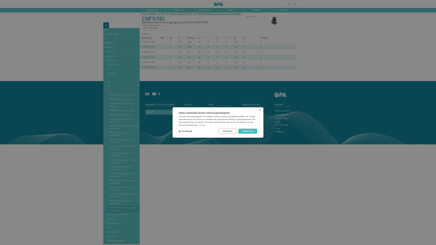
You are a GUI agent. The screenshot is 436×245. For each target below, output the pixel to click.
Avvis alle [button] (227, 131)
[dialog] (218, 122)
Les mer (202, 125)
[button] (185, 131)
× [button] (260, 110)
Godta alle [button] (248, 131)
